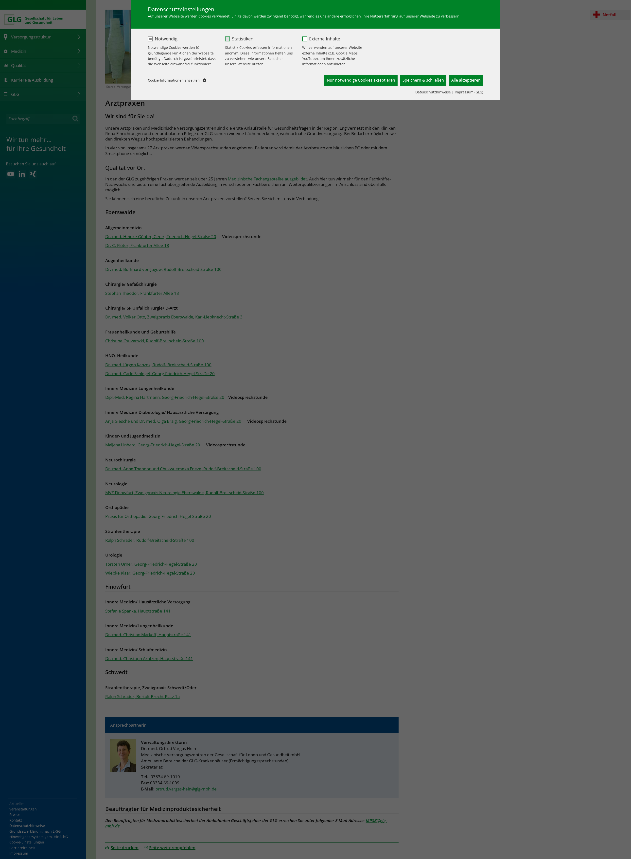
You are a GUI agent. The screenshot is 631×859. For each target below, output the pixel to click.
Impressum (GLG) (469, 92)
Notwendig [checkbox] (166, 39)
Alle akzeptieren (466, 80)
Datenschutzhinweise (433, 92)
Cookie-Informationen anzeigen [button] (174, 80)
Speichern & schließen (423, 80)
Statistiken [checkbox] (242, 39)
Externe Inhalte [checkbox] (324, 39)
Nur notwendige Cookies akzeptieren (361, 80)
